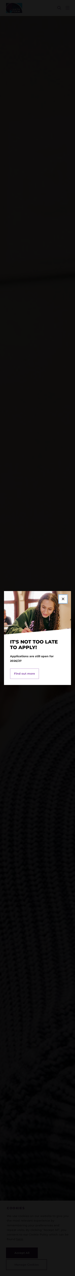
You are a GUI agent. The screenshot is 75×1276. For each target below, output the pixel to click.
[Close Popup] (63, 599)
